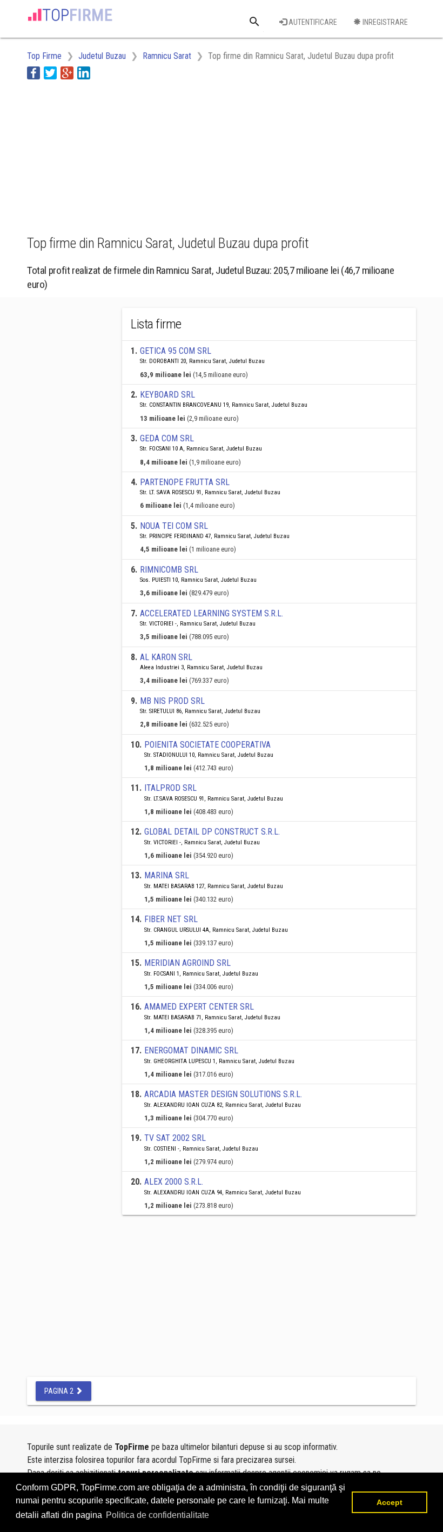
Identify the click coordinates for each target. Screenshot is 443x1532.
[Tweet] (50, 73)
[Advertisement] (113, 155)
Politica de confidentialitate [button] (157, 1515)
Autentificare (312, 22)
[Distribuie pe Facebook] (33, 73)
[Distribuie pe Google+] (67, 73)
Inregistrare (384, 22)
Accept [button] (389, 1502)
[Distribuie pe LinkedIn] (83, 73)
